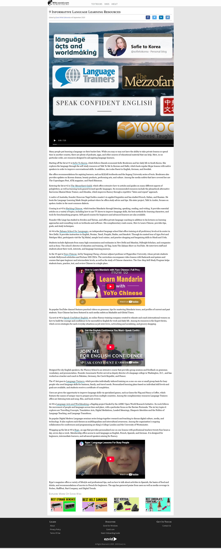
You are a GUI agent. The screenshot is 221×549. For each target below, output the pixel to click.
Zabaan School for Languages (73, 231)
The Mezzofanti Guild (81, 185)
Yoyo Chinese (70, 254)
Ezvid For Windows (110, 526)
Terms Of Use (55, 533)
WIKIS (106, 4)
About (52, 526)
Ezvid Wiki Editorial (63, 17)
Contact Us (166, 526)
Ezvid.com (110, 529)
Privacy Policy (55, 529)
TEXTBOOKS (96, 4)
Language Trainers (75, 381)
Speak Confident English (76, 317)
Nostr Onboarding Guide (110, 533)
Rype (76, 430)
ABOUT (114, 4)
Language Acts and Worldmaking (72, 404)
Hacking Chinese (74, 208)
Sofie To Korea (80, 163)
